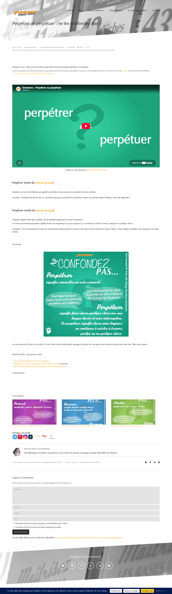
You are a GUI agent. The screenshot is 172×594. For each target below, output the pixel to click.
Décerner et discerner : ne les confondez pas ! (79, 426)
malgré (125, 71)
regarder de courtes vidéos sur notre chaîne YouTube (36, 363)
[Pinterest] (81, 565)
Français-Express (116, 10)
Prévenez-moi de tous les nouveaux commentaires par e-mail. (41, 523)
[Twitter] (15, 437)
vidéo (104, 50)
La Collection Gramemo (137, 10)
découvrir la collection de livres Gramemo (31, 361)
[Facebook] (62, 565)
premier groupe (44, 182)
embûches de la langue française (27, 50)
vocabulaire (111, 50)
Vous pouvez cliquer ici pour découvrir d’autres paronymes (32, 73)
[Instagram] (25, 437)
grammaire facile (65, 50)
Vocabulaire (59, 47)
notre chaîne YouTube (96, 170)
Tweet (38, 436)
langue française (87, 50)
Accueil (70, 10)
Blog (80, 10)
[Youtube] (99, 565)
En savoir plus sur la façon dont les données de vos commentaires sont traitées (89, 537)
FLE (41, 50)
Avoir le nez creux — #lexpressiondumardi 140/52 (82, 462)
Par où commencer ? (96, 10)
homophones (76, 50)
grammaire (54, 50)
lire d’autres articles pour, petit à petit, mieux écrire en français (40, 366)
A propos (156, 10)
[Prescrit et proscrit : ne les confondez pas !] (35, 412)
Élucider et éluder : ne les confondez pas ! (126, 426)
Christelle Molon (31, 47)
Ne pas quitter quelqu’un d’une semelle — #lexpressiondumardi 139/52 (38, 462)
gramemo (46, 50)
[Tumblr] (30, 437)
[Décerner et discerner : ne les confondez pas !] (85, 412)
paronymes (97, 50)
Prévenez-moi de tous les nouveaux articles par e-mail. (38, 527)
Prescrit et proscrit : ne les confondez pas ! (28, 426)
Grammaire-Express (48, 47)
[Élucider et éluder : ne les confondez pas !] (134, 412)
